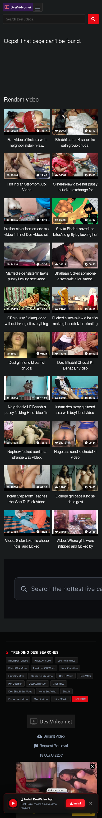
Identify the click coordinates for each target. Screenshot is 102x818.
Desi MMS (85, 676)
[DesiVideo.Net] (18, 7)
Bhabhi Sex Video (17, 668)
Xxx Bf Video (40, 699)
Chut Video (58, 683)
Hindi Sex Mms (16, 676)
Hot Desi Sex (15, 683)
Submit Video (54, 736)
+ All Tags (79, 698)
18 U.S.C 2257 (51, 755)
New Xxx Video (69, 668)
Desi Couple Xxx (37, 683)
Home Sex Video (47, 691)
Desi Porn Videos (66, 660)
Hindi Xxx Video (42, 660)
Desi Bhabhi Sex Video (20, 691)
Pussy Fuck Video (18, 699)
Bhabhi (66, 691)
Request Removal (53, 745)
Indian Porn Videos (18, 660)
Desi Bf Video (66, 676)
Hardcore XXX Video (44, 668)
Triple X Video (61, 699)
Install (77, 803)
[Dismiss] (91, 803)
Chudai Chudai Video (42, 676)
